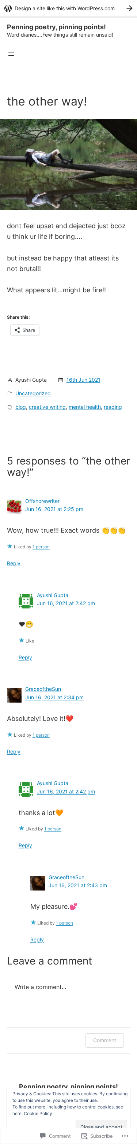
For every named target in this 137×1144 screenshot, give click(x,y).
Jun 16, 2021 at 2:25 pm (54, 509)
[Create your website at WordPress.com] (68, 8)
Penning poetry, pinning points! (56, 27)
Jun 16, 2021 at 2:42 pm (66, 603)
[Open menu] (11, 54)
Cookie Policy (38, 1113)
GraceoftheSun (43, 689)
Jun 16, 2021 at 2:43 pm (78, 885)
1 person (41, 546)
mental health (85, 407)
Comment (104, 1040)
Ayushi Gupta (52, 595)
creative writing (47, 407)
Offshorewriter (42, 501)
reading (113, 407)
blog (20, 407)
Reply (13, 563)
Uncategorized (33, 393)
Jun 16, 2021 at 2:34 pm (54, 697)
